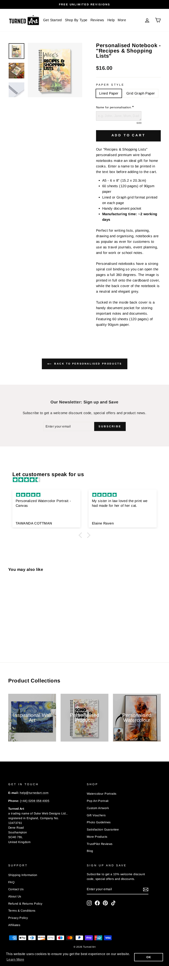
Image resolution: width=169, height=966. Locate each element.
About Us (14, 896)
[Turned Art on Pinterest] (105, 903)
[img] (86, 480)
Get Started (52, 20)
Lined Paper (109, 93)
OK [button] (148, 957)
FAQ (11, 882)
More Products (97, 836)
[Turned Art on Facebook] (97, 903)
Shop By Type (76, 20)
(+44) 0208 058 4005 (34, 800)
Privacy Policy (18, 917)
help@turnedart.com (34, 792)
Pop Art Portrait (98, 800)
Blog (90, 851)
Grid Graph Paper (140, 93)
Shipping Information (22, 875)
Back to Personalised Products (87, 363)
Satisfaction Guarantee (103, 829)
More (122, 20)
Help (111, 20)
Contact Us (15, 889)
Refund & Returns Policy (25, 903)
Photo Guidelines (99, 822)
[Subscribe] (145, 889)
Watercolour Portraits (101, 793)
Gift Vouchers (96, 815)
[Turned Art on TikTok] (113, 903)
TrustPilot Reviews (100, 844)
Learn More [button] (15, 959)
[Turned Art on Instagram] (89, 903)
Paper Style (110, 84)
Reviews (97, 20)
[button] (81, 535)
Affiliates (14, 925)
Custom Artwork (98, 808)
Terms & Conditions (21, 910)
